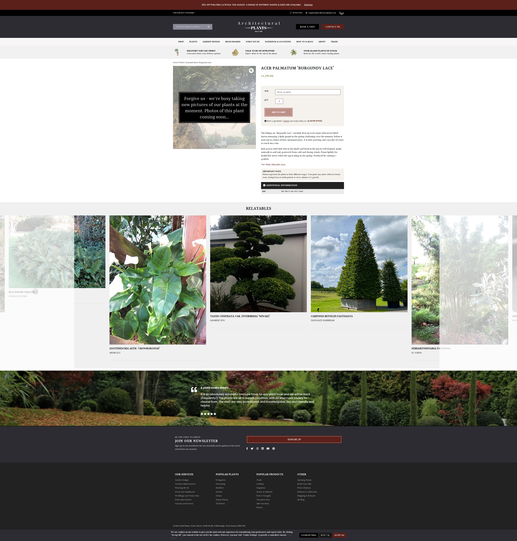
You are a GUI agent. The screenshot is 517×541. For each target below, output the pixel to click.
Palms (219, 496)
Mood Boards (232, 41)
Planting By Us (182, 488)
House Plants (222, 500)
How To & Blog (304, 41)
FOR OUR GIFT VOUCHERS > (184, 12)
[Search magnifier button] (208, 27)
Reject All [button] (325, 535)
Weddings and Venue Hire (187, 496)
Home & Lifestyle (264, 492)
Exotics (219, 492)
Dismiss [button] (308, 4)
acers (283, 164)
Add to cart (278, 112)
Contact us (333, 27)
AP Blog (301, 500)
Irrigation (260, 488)
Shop (181, 41)
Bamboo (220, 488)
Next (478, 291)
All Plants (220, 503)
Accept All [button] (339, 535)
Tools (259, 480)
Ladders (260, 484)
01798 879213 (297, 12)
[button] (251, 70)
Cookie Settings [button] (308, 535)
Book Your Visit (304, 484)
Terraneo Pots (263, 500)
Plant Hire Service (183, 500)
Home (175, 62)
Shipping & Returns (306, 496)
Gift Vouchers (262, 503)
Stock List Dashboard (185, 492)
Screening (220, 484)
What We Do (253, 41)
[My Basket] (341, 13)
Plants (193, 41)
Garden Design (211, 41)
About (321, 41)
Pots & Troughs (263, 496)
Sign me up (294, 439)
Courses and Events (184, 503)
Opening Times (304, 480)
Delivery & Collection (307, 492)
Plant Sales (276, 164)
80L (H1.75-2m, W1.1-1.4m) (292, 191)
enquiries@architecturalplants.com (322, 12)
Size (266, 91)
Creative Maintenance (185, 484)
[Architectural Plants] (258, 27)
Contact (286, 121)
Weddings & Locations (278, 41)
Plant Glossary (304, 488)
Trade (334, 41)
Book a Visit (307, 27)
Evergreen (221, 480)
